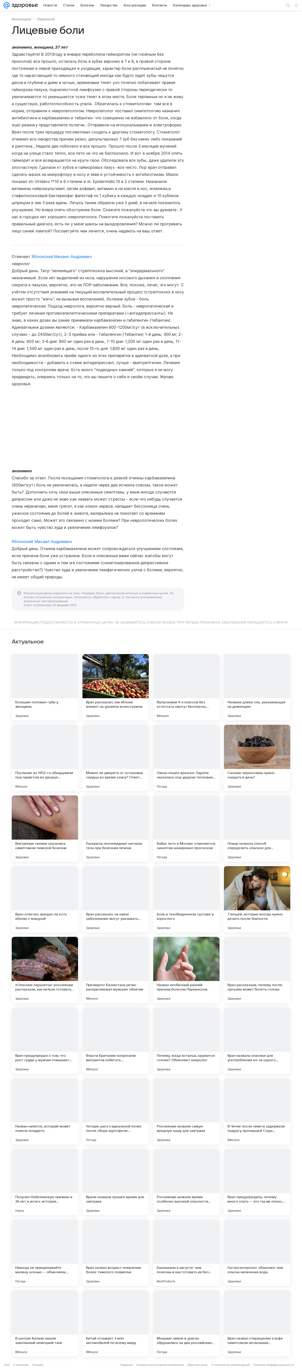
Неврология (46, 19)
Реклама (37, 1364)
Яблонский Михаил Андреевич (62, 256)
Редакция (126, 1364)
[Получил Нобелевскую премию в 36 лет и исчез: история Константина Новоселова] (45, 1182)
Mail (7, 1364)
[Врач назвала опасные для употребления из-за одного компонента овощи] (257, 1041)
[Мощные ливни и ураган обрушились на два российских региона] (186, 1323)
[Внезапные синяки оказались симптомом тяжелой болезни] (45, 828)
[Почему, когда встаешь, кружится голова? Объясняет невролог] (186, 1041)
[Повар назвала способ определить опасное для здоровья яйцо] (257, 828)
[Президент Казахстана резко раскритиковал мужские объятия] (115, 970)
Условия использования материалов (160, 1364)
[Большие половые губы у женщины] (45, 687)
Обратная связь (197, 1364)
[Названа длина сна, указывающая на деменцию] (257, 687)
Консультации (21, 19)
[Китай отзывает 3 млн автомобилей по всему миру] (115, 1323)
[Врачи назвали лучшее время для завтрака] (115, 1182)
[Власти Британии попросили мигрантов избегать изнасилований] (115, 1041)
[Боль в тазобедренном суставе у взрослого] (186, 899)
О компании (21, 1364)
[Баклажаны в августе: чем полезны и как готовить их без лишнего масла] (186, 1253)
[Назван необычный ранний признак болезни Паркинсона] (186, 970)
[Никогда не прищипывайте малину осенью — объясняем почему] (45, 1253)
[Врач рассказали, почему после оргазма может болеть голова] (257, 970)
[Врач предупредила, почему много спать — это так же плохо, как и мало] (257, 1182)
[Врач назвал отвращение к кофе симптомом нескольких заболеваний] (257, 1323)
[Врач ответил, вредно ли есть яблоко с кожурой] (45, 899)
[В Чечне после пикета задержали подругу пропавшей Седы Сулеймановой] (257, 1111)
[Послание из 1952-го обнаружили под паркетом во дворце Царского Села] (45, 758)
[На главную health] (24, 5)
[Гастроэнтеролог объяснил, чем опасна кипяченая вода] (257, 1253)
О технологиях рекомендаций (230, 1364)
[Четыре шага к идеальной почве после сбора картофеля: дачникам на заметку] (115, 1111)
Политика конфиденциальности (273, 1364)
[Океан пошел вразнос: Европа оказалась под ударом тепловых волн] (186, 758)
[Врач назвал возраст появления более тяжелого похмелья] (115, 1253)
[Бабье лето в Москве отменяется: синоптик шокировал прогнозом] (186, 828)
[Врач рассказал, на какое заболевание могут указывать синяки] (115, 899)
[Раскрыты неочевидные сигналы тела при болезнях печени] (115, 828)
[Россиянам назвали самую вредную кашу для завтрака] (186, 1111)
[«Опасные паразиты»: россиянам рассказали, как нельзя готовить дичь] (45, 970)
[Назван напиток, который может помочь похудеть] (45, 1111)
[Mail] (7, 5)
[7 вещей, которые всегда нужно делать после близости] (257, 899)
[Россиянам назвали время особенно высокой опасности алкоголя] (186, 1182)
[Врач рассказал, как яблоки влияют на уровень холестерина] (115, 687)
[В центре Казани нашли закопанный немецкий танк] (45, 1323)
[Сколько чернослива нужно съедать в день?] (257, 758)
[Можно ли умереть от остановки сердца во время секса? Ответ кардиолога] (115, 758)
